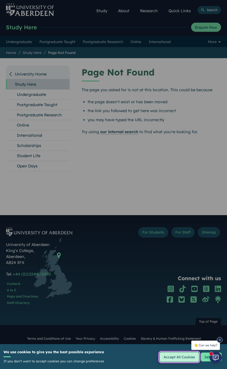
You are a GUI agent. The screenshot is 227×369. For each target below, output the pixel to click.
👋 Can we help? (205, 345)
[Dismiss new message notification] (220, 340)
